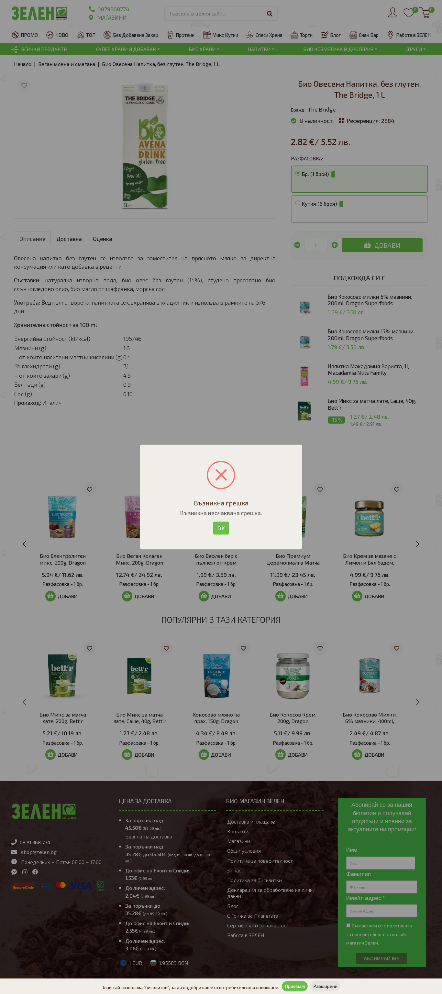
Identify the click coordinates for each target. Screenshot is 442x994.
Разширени (325, 986)
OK (221, 528)
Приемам (295, 986)
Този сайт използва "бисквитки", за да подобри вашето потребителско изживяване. (190, 987)
